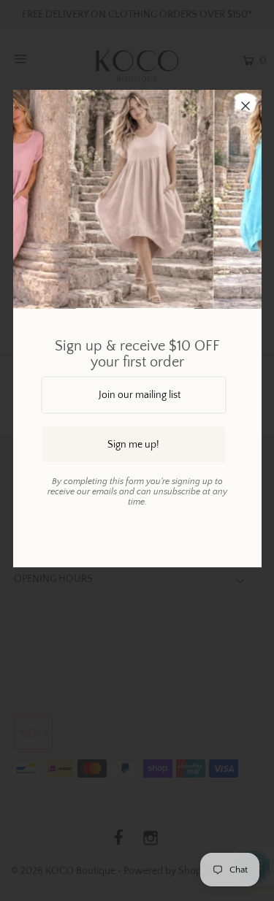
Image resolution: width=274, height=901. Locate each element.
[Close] (245, 106)
